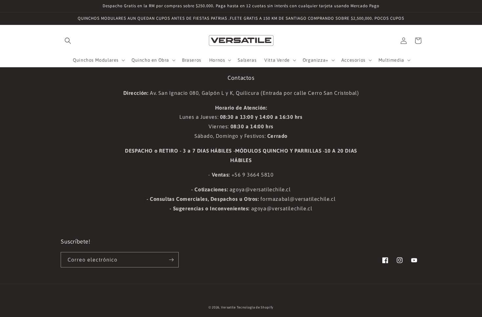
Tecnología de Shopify (255, 307)
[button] (68, 40)
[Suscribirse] (171, 259)
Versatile (228, 307)
